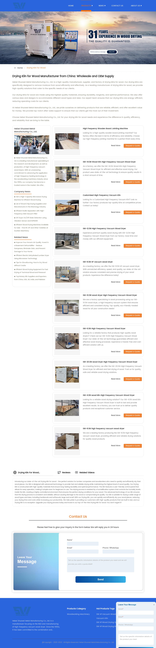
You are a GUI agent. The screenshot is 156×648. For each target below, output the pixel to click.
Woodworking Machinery (78, 614)
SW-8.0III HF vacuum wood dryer (98, 261)
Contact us (117, 5)
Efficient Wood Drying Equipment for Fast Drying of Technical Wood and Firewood (31, 271)
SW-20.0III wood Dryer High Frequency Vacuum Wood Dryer (110, 361)
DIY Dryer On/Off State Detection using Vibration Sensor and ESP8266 (30, 219)
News (101, 5)
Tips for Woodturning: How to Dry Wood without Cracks (30, 264)
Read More (115, 145)
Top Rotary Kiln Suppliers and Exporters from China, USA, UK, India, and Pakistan (30, 278)
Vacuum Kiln (102, 618)
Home (71, 5)
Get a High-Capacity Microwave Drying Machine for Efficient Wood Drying (30, 198)
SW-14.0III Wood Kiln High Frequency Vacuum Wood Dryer (109, 161)
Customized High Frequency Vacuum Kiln (102, 195)
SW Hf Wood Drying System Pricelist (108, 622)
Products (86, 5)
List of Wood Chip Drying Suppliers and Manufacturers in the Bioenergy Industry (30, 205)
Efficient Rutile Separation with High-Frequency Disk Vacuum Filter (29, 212)
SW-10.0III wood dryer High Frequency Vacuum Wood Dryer (110, 295)
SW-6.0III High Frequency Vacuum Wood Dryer (104, 328)
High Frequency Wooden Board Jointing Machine (105, 128)
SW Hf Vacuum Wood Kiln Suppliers (108, 614)
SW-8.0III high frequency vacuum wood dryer (103, 428)
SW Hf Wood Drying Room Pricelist (108, 626)
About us (135, 5)
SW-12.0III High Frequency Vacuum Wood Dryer (104, 228)
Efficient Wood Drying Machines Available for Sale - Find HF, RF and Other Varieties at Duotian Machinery (31, 227)
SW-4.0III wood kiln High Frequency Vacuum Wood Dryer (109, 395)
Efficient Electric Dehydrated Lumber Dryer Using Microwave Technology (31, 257)
